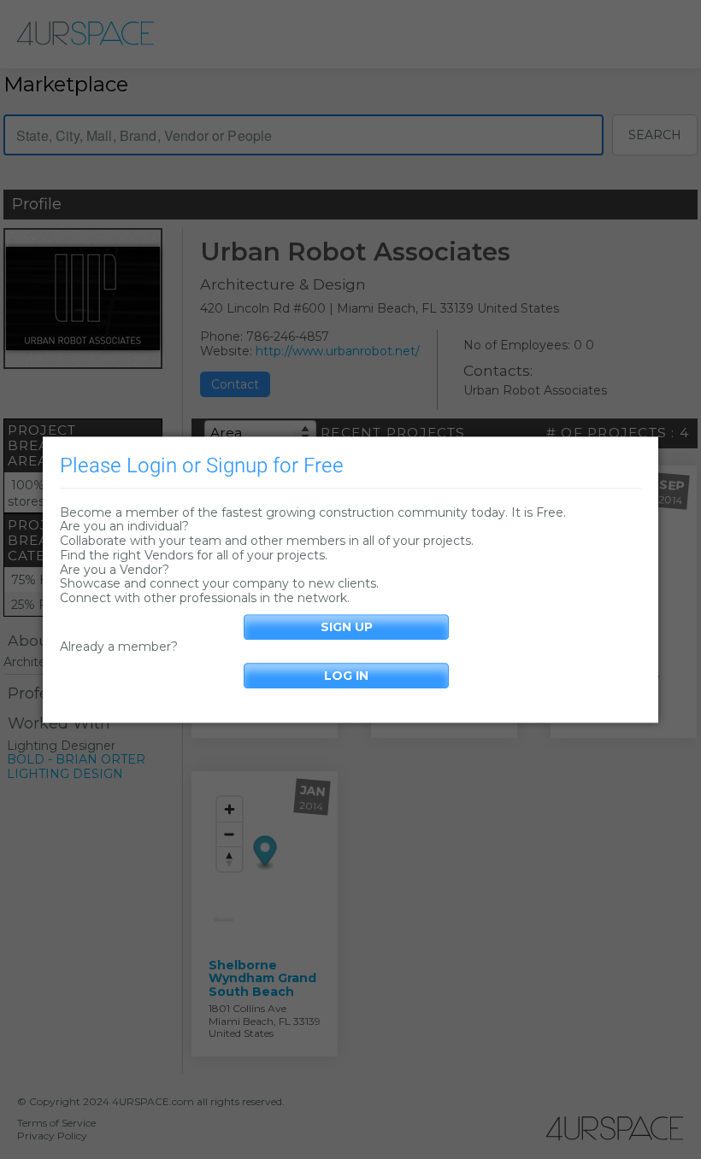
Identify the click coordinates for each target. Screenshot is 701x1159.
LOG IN (346, 675)
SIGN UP (347, 627)
